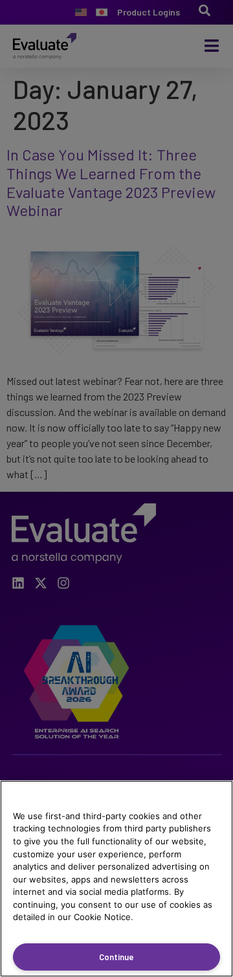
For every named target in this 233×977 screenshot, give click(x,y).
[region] (116, 878)
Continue (116, 957)
